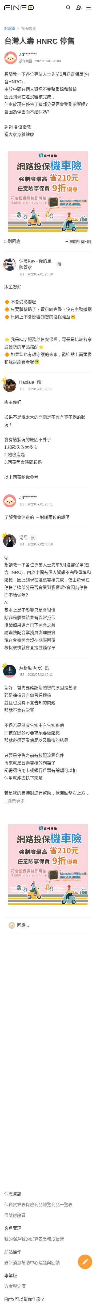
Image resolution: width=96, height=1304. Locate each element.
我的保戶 (12, 1239)
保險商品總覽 (38, 1204)
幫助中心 (29, 1262)
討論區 (9, 28)
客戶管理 (12, 1228)
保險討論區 (15, 1215)
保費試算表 (15, 1204)
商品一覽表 (62, 1204)
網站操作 (12, 1252)
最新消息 (12, 1262)
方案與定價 (15, 1286)
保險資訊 (12, 1194)
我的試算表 (32, 1239)
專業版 (10, 1275)
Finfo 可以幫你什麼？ (24, 1299)
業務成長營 (53, 1239)
